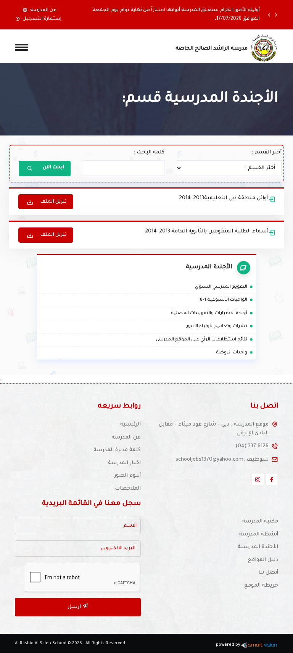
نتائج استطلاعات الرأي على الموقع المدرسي (205, 339)
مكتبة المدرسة (260, 521)
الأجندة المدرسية (258, 547)
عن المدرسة (126, 437)
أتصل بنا (268, 573)
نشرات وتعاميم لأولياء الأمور (220, 326)
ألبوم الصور (127, 476)
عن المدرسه (43, 10)
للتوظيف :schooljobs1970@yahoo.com (222, 460)
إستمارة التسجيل (42, 19)
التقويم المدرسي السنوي (224, 287)
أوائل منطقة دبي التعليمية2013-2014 (223, 198)
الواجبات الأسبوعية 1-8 (227, 300)
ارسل (75, 607)
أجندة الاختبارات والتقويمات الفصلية (212, 313)
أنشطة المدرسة (258, 534)
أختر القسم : (266, 152)
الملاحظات (128, 489)
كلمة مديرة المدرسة (117, 450)
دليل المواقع (263, 560)
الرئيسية (130, 424)
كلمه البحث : (149, 152)
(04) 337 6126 (252, 446)
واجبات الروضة (235, 352)
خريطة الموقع (261, 586)
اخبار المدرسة (124, 463)
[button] (269, 14)
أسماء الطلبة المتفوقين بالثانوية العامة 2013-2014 (206, 231)
